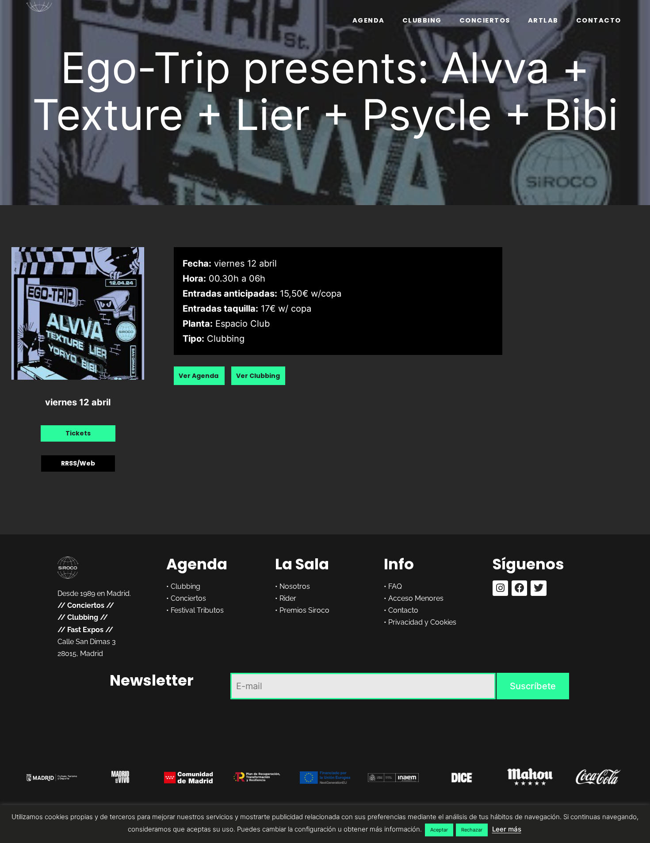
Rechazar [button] (471, 830)
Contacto (598, 20)
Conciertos (484, 20)
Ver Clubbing (258, 375)
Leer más (506, 829)
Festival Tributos (197, 610)
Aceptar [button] (439, 830)
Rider (287, 598)
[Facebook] (519, 588)
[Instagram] (500, 588)
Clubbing (422, 20)
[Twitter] (538, 588)
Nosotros (294, 586)
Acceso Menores (416, 598)
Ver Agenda (199, 375)
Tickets (78, 433)
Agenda (368, 20)
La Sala (302, 564)
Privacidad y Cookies (422, 622)
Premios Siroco (304, 610)
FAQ (395, 586)
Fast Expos (85, 630)
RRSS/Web (78, 463)
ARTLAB (543, 20)
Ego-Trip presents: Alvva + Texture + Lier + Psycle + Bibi (325, 91)
